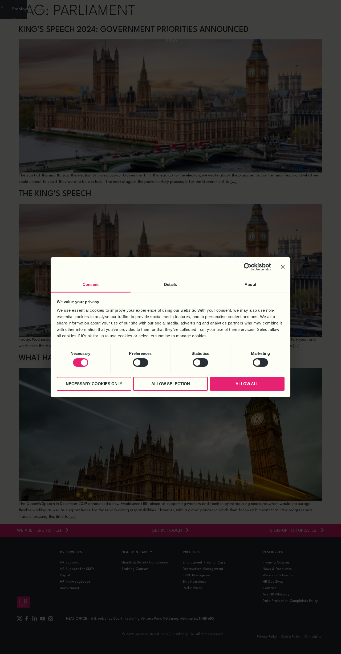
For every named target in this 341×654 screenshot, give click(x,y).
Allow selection (170, 383)
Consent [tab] (91, 284)
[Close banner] (283, 267)
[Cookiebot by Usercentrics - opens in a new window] (247, 267)
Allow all (247, 383)
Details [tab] (170, 284)
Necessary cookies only (94, 383)
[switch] (140, 362)
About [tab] (250, 284)
